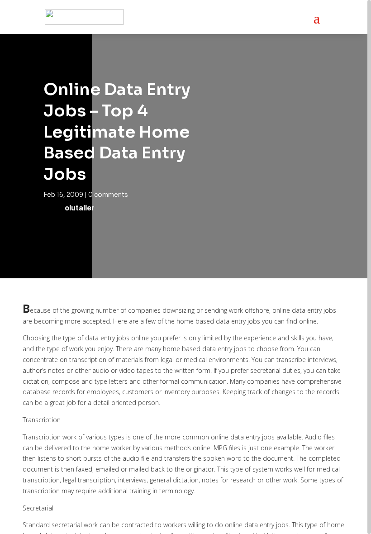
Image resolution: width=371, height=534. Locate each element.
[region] (185, 267)
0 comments (108, 195)
